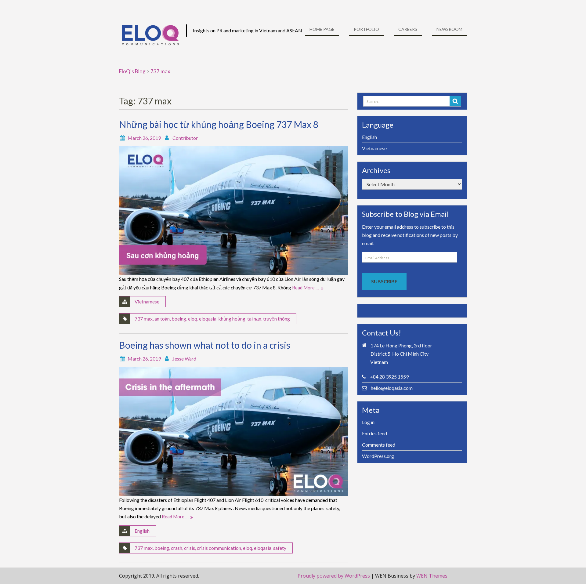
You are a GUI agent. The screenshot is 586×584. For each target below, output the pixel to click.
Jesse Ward (184, 358)
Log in (368, 422)
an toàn (162, 318)
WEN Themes (431, 575)
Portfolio (366, 29)
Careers (407, 29)
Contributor (185, 138)
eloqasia (207, 318)
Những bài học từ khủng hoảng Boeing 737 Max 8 (218, 124)
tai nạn (254, 318)
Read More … (305, 287)
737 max (144, 318)
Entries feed (374, 433)
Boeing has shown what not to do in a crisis (204, 344)
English (142, 531)
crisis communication (219, 548)
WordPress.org (378, 456)
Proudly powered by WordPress (334, 575)
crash (176, 548)
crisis (189, 548)
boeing (179, 318)
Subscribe (384, 281)
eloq (192, 318)
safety (279, 548)
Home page (322, 29)
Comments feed (378, 445)
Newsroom (449, 29)
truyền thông (276, 318)
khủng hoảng (231, 318)
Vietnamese (147, 301)
